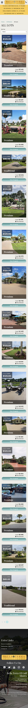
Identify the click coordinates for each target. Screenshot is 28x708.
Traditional (9, 95)
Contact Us (4, 648)
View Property (14, 74)
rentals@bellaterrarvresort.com (19, 686)
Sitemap (15, 695)
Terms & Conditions (6, 644)
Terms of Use (20, 694)
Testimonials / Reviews (7, 646)
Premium (8, 65)
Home (2, 21)
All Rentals (9, 21)
